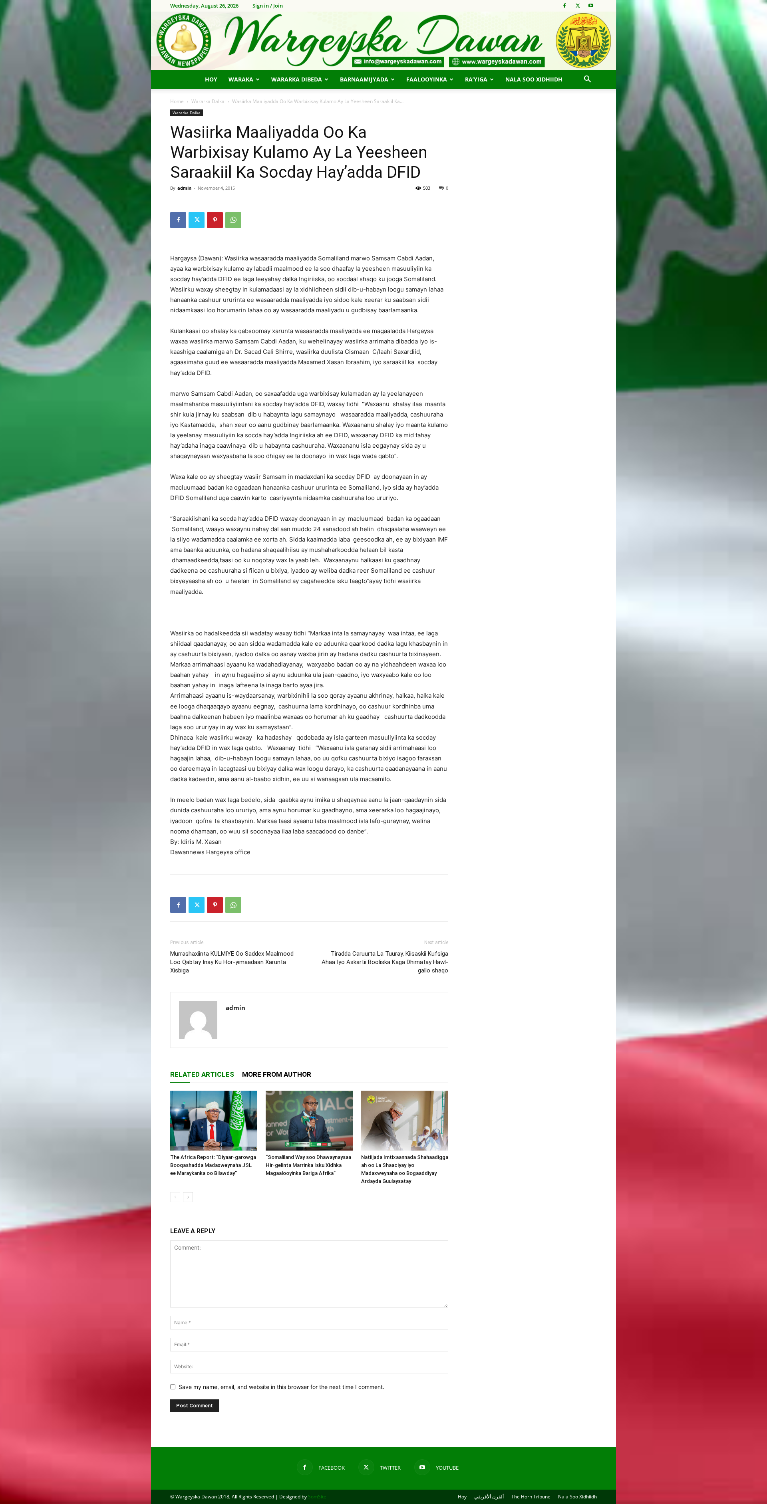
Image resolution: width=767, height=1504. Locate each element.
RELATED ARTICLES (202, 1074)
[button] (587, 80)
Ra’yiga (476, 79)
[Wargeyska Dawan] (383, 41)
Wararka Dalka (208, 101)
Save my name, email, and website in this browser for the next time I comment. (281, 1386)
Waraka (241, 79)
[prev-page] (175, 1197)
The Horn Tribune (530, 1496)
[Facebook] (564, 5)
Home (177, 101)
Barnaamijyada (364, 79)
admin (184, 188)
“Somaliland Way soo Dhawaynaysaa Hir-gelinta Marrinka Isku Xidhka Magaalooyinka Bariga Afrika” (308, 1165)
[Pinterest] (215, 220)
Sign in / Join (267, 5)
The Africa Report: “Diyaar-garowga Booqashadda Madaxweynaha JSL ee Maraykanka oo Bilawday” (213, 1165)
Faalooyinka (426, 79)
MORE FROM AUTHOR (276, 1074)
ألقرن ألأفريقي (489, 1496)
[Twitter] (578, 5)
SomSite (317, 1496)
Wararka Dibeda (296, 79)
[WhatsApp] (233, 220)
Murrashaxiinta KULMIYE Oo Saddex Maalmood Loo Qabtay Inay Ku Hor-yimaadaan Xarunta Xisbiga (232, 962)
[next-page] (188, 1197)
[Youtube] (591, 5)
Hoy (211, 79)
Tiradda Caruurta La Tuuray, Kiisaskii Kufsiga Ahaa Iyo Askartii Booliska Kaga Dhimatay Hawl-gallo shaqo (385, 962)
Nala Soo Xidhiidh (533, 79)
